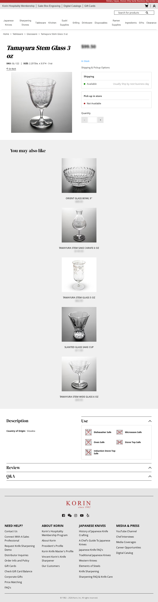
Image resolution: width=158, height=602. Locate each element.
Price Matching (13, 582)
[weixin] (70, 515)
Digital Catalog (124, 553)
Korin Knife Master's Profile (57, 551)
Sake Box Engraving (49, 6)
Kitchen (52, 22)
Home (6, 34)
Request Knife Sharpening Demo (20, 547)
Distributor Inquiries (16, 555)
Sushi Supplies (64, 22)
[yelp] (88, 515)
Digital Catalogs (72, 6)
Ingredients (131, 22)
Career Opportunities (128, 547)
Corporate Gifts (14, 576)
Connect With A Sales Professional (17, 538)
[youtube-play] (82, 515)
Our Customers (51, 566)
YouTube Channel (126, 531)
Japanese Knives (8, 22)
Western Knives (88, 560)
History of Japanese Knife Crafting (93, 533)
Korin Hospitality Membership (18, 6)
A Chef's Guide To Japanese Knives (94, 542)
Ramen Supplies (116, 22)
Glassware (32, 34)
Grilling (76, 22)
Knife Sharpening (89, 571)
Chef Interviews (125, 536)
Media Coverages (126, 542)
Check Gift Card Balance (18, 571)
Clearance (151, 22)
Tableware (40, 22)
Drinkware (87, 22)
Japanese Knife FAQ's (91, 549)
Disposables (101, 22)
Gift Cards (89, 6)
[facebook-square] (64, 515)
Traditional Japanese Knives (95, 555)
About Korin (49, 540)
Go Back (12, 69)
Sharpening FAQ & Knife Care (96, 576)
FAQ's (8, 587)
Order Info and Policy (17, 560)
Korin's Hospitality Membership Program (55, 533)
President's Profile (52, 546)
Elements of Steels (89, 566)
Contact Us (11, 531)
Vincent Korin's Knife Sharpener (54, 558)
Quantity (86, 113)
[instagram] (76, 515)
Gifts (141, 22)
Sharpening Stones (25, 22)
